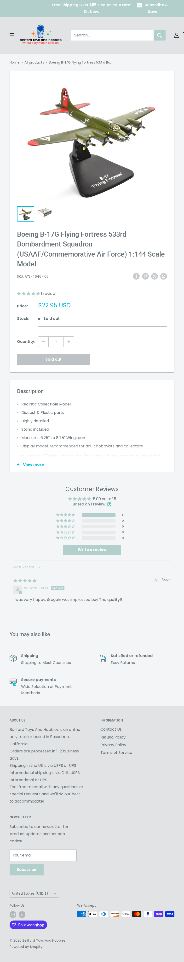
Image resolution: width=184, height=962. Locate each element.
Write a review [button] (92, 549)
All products (34, 62)
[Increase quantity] (69, 342)
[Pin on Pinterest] (145, 276)
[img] (24, 580)
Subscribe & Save (156, 8)
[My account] (176, 35)
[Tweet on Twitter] (154, 276)
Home (15, 62)
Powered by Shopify (26, 946)
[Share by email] (163, 276)
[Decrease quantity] (43, 342)
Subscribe (26, 869)
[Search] (160, 35)
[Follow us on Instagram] (13, 914)
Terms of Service (116, 752)
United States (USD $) (30, 893)
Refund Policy (113, 737)
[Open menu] (12, 35)
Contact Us (111, 729)
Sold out (53, 359)
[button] (29, 293)
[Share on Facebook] (136, 276)
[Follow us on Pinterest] (22, 914)
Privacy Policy (113, 745)
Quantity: (26, 341)
